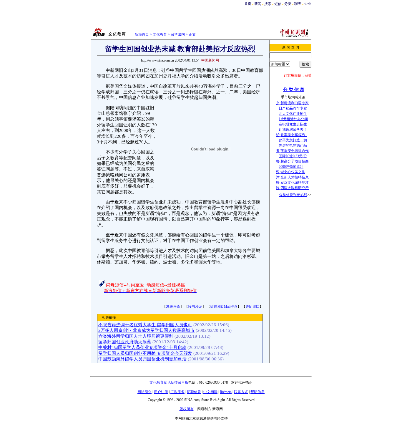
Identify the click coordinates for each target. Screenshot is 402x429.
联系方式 (241, 392)
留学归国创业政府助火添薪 (124, 341)
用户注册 (161, 392)
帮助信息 (257, 392)
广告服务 (177, 392)
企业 (307, 4)
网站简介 (144, 392)
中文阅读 (210, 392)
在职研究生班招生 (293, 124)
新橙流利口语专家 (294, 103)
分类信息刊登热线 (293, 195)
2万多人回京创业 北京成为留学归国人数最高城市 (146, 330)
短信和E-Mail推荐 (223, 306)
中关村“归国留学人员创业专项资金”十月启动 (142, 347)
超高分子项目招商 (294, 161)
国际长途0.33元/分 (293, 156)
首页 (247, 4)
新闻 (257, 4)
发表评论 (173, 306)
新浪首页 (142, 34)
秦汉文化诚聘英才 (294, 182)
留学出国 (178, 34)
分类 (287, 4)
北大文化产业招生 (293, 114)
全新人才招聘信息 (294, 177)
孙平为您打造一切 (293, 140)
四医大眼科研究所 (294, 188)
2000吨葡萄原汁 (291, 167)
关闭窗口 (252, 306)
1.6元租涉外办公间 (293, 119)
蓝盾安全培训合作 (294, 151)
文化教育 (160, 34)
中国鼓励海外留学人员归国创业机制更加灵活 (142, 359)
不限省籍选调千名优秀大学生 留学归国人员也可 (145, 324)
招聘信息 (194, 392)
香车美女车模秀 (293, 135)
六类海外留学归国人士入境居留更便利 (135, 336)
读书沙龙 (195, 306)
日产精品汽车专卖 (293, 108)
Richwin (226, 392)
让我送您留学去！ (293, 129)
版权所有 (187, 409)
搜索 (268, 4)
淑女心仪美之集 (292, 172)
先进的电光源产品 (293, 145)
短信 (277, 4)
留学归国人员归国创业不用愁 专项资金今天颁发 (145, 353)
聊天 (297, 4)
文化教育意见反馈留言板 (168, 382)
